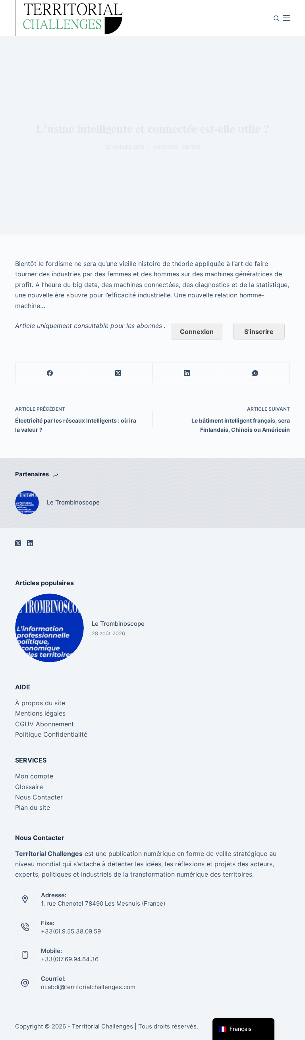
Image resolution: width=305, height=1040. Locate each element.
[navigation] (243, 1029)
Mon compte (34, 776)
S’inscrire (259, 332)
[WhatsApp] (255, 373)
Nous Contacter (39, 797)
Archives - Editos (177, 147)
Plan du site (32, 807)
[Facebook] (49, 373)
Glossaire (29, 787)
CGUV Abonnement (44, 724)
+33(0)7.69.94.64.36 (69, 959)
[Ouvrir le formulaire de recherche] (276, 18)
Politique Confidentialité (51, 734)
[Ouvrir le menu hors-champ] (286, 17)
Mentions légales (40, 713)
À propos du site (40, 703)
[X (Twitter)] (118, 373)
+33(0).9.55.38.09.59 (71, 931)
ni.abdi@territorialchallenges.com (88, 987)
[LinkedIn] (187, 373)
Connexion (197, 332)
